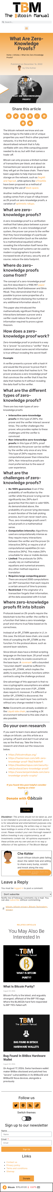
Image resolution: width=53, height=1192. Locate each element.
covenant (26, 662)
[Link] (37, 1105)
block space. (32, 187)
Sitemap (10, 1171)
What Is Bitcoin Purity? (19, 986)
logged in (18, 888)
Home (9, 55)
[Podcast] (23, 1105)
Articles (16, 55)
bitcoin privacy (21, 906)
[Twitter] (16, 1105)
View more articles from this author (34, 872)
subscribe (14, 900)
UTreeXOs (41, 180)
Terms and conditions (16, 1168)
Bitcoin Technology (38, 906)
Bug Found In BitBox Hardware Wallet (24, 1058)
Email (4, 1139)
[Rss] (30, 1105)
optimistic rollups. (25, 203)
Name (4, 1131)
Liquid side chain (16, 711)
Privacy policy (13, 1165)
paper (41, 284)
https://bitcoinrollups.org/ (22, 754)
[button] (26, 28)
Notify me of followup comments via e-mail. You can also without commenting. (25, 899)
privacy (9, 909)
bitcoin (9, 906)
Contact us (11, 1162)
